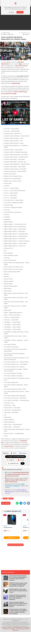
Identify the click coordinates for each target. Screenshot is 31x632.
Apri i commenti (6, 503)
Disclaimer (12, 628)
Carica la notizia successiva (15, 544)
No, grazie (11, 12)
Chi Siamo (3, 627)
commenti (27, 34)
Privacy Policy (26, 627)
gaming (5, 498)
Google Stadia (15, 83)
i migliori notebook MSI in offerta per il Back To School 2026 (16, 480)
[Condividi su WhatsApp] (17, 503)
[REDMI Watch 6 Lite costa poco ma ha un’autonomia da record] (5, 590)
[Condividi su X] (24, 503)
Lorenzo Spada (6, 32)
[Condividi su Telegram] (21, 503)
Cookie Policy (6, 628)
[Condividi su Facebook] (28, 503)
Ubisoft (11, 498)
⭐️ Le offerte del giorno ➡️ (11, 511)
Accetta (20, 12)
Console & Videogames (8, 34)
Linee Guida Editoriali (17, 627)
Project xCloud (8, 446)
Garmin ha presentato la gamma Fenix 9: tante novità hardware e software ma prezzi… (18, 604)
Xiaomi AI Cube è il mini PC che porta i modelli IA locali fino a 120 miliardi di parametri (17, 597)
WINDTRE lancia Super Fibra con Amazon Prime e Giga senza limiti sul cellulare (18, 584)
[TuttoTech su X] (23, 463)
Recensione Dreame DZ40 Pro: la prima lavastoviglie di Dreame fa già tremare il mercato (17, 474)
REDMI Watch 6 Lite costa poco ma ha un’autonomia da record (18, 591)
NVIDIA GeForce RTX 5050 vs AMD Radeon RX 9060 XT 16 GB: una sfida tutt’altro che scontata (18, 611)
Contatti (9, 627)
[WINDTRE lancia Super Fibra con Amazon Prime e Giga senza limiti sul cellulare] (5, 584)
